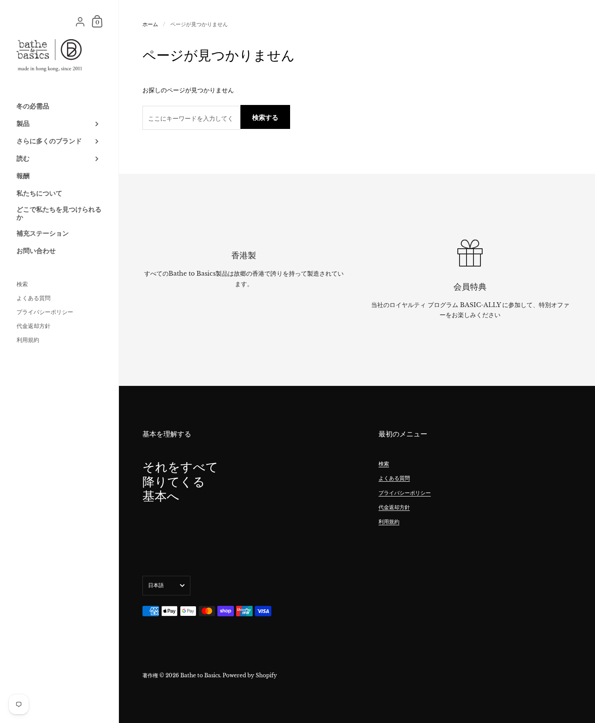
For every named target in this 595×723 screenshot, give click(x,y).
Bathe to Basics (200, 675)
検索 (384, 463)
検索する (265, 117)
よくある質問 (394, 478)
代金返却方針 (394, 507)
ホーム (150, 24)
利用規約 (389, 521)
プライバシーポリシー (405, 493)
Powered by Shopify (250, 675)
